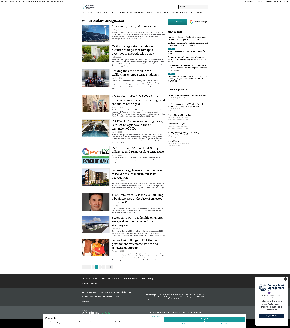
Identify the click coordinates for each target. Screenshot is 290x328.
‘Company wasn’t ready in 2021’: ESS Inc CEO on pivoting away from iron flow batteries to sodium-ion (188, 78)
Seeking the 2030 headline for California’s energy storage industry (135, 72)
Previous (87, 267)
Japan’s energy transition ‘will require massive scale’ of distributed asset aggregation (137, 173)
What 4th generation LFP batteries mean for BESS (186, 52)
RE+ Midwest (173, 141)
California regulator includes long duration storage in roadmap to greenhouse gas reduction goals (134, 49)
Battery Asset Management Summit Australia (187, 95)
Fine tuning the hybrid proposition (135, 26)
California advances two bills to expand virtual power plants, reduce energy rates (188, 44)
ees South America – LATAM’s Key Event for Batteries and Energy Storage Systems (186, 105)
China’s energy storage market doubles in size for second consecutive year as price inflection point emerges (187, 67)
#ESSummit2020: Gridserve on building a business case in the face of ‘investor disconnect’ (137, 198)
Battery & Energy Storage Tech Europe (184, 132)
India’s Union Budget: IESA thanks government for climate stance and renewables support (135, 244)
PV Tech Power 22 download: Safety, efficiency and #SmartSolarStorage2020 (138, 150)
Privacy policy (156, 316)
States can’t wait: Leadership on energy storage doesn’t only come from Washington (138, 221)
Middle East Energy (176, 124)
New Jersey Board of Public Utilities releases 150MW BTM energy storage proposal (187, 38)
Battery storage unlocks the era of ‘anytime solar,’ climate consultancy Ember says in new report (187, 59)
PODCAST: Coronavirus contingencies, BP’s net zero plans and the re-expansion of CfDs (137, 124)
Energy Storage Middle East (179, 115)
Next (108, 267)
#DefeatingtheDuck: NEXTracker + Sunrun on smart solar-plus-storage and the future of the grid (138, 100)
